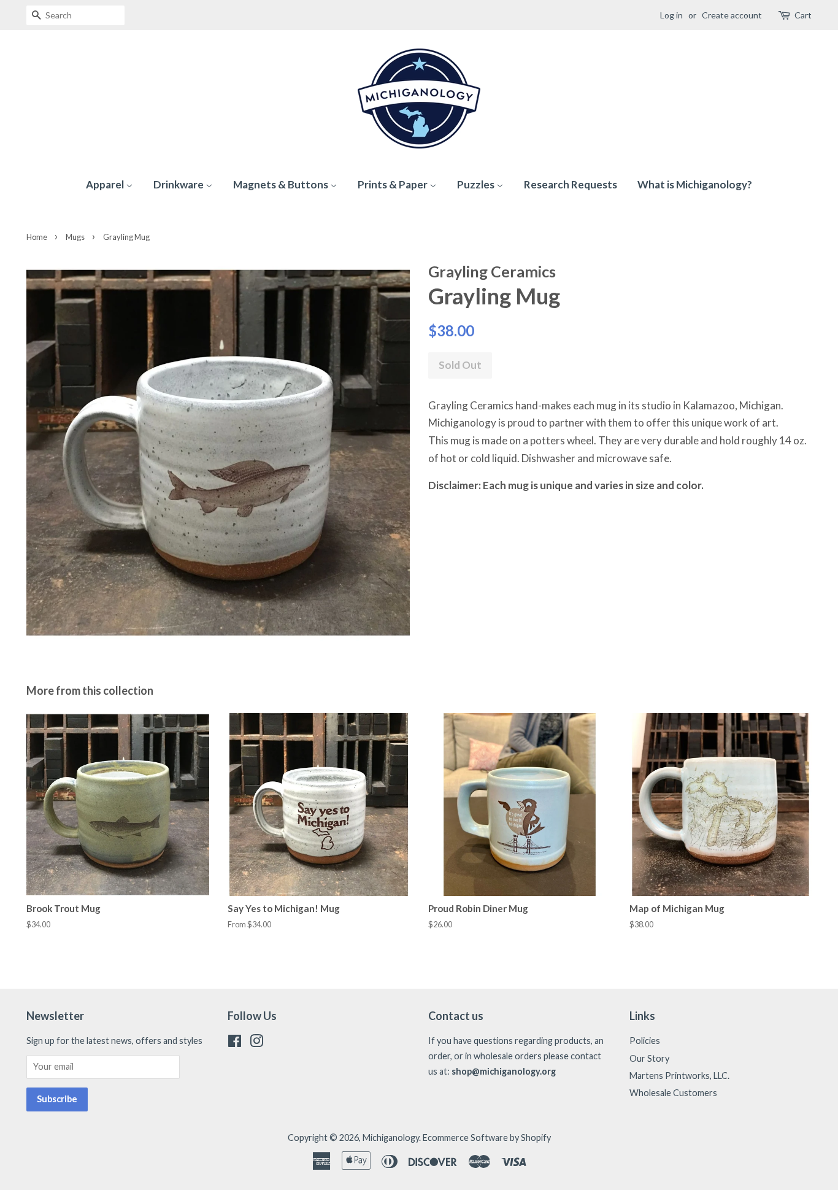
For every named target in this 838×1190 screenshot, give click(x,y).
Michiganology (391, 1137)
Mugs (75, 237)
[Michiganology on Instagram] (256, 1043)
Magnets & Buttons (281, 184)
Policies (644, 1040)
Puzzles (476, 184)
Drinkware (179, 184)
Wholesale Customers (673, 1093)
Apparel (106, 184)
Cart (803, 15)
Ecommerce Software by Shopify (487, 1137)
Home (36, 237)
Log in (671, 15)
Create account (732, 15)
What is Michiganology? (694, 184)
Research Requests (570, 184)
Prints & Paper (393, 184)
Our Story (649, 1058)
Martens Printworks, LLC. (679, 1075)
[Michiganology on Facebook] (235, 1043)
